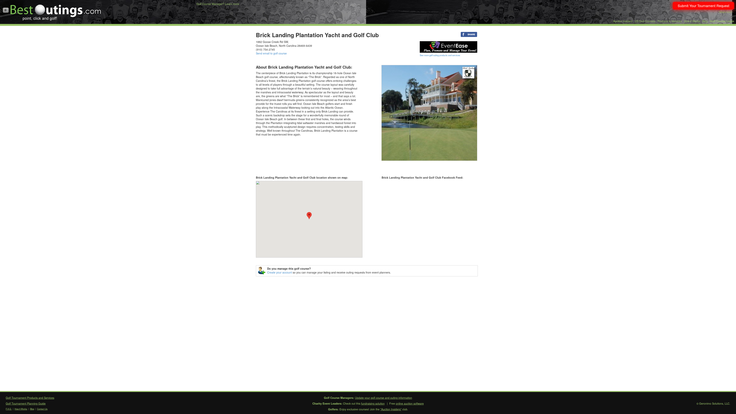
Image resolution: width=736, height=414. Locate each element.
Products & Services (669, 21)
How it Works (692, 21)
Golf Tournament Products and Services (30, 398)
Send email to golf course (271, 53)
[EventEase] (448, 46)
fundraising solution (373, 403)
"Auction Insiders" (391, 409)
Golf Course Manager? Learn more (217, 4)
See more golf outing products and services (440, 55)
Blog (705, 21)
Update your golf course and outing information (383, 398)
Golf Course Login (722, 21)
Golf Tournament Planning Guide (26, 403)
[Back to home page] (6, 10)
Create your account (279, 272)
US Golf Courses (645, 21)
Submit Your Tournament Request (703, 5)
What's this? (725, 12)
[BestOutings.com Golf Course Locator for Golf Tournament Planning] (56, 11)
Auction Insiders (622, 21)
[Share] (469, 34)
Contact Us (42, 408)
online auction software (410, 403)
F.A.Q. (9, 408)
